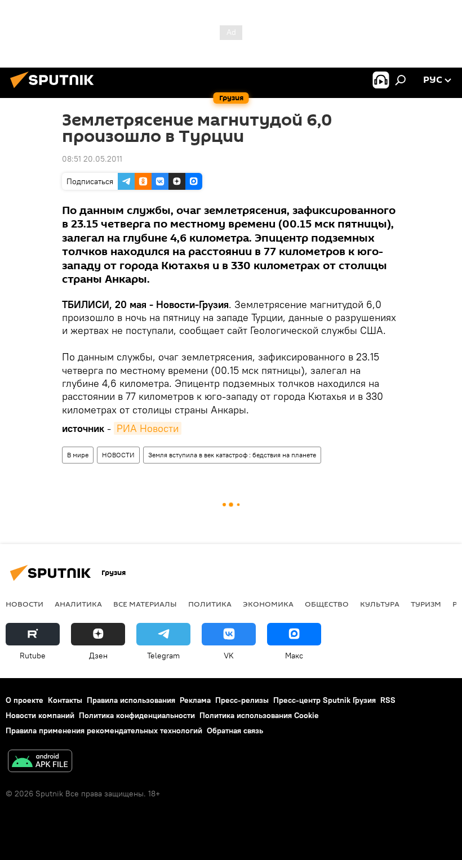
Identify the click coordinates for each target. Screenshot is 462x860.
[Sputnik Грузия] (55, 89)
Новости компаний (40, 715)
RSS (388, 700)
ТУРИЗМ (426, 604)
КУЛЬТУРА (379, 604)
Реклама (195, 700)
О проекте (24, 700)
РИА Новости (148, 428)
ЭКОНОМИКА (268, 604)
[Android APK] (40, 762)
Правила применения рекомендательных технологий (104, 730)
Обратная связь (235, 730)
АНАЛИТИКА (78, 604)
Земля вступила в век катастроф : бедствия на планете (232, 455)
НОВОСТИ (118, 455)
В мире (77, 455)
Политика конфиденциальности (137, 715)
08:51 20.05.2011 (92, 159)
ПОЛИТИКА (210, 604)
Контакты (65, 700)
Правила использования (131, 700)
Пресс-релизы (242, 700)
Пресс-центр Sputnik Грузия (324, 700)
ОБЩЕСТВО (327, 604)
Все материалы (145, 604)
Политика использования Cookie (259, 715)
